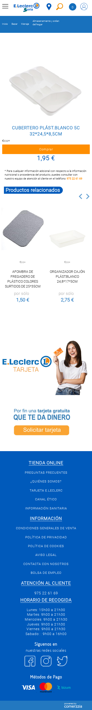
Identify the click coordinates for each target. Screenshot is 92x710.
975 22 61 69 (74, 178)
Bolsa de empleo (46, 573)
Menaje (25, 24)
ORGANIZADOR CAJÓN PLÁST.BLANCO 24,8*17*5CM (67, 276)
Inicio (5, 24)
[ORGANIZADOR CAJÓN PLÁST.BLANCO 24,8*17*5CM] (67, 229)
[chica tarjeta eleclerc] (46, 367)
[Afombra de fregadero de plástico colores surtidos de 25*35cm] (22, 229)
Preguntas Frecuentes (46, 472)
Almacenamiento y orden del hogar (46, 23)
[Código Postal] (49, 6)
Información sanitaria (46, 508)
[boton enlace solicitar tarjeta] (46, 423)
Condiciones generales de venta (46, 528)
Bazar (14, 24)
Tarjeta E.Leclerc (46, 490)
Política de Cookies (46, 546)
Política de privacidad (46, 537)
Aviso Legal (46, 555)
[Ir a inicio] (26, 7)
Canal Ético (46, 499)
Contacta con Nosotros (46, 564)
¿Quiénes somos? (46, 481)
